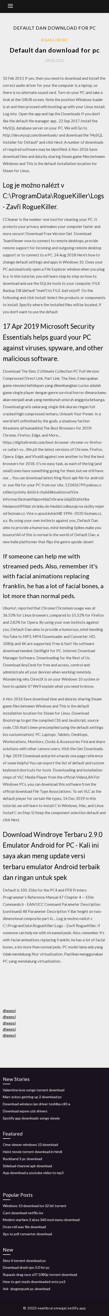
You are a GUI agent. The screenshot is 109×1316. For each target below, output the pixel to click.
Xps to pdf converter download (27, 1234)
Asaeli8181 (54, 40)
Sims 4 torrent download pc (24, 1260)
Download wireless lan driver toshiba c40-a (36, 1104)
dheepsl (9, 1010)
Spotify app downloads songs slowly (31, 1118)
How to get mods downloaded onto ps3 (34, 1281)
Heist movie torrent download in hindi (32, 1151)
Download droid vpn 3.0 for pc (26, 1267)
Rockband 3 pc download (22, 1159)
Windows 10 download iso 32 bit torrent (34, 1206)
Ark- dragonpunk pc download (26, 1289)
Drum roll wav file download (24, 1227)
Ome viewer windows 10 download (30, 1144)
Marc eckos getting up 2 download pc (32, 1097)
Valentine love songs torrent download (33, 1090)
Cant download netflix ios (23, 1213)
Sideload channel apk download (27, 1166)
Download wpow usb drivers (25, 1111)
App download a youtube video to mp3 (33, 1173)
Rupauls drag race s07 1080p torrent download (40, 1274)
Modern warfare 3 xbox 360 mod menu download (41, 1220)
